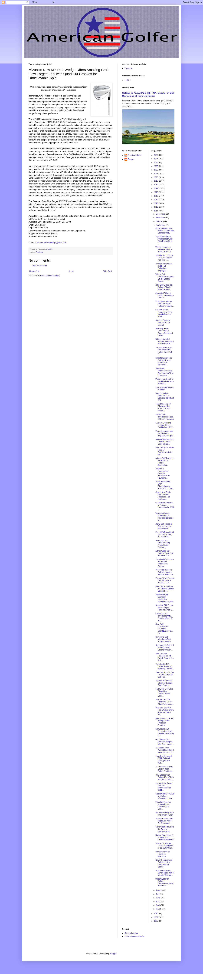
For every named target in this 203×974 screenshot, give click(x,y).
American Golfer (135, 155)
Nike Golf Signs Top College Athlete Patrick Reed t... (163, 287)
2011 (156, 211)
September (161, 225)
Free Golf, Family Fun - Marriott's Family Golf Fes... (164, 674)
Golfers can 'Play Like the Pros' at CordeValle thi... (164, 829)
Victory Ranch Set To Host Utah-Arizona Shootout (164, 381)
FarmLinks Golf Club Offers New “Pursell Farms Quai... (164, 692)
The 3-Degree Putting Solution (164, 388)
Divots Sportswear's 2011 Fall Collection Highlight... (163, 267)
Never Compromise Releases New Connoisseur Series (163, 863)
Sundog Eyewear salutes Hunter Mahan (162, 322)
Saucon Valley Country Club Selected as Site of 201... (164, 396)
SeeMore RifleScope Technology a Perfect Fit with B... (164, 607)
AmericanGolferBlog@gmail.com (52, 242)
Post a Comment (40, 266)
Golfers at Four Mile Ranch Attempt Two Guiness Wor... (164, 230)
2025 (156, 159)
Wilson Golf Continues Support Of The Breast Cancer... (164, 277)
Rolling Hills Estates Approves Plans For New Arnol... (164, 820)
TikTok (127, 80)
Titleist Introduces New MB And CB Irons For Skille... (163, 249)
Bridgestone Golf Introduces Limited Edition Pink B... (164, 341)
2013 (156, 203)
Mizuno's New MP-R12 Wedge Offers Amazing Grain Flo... (164, 711)
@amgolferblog (131, 933)
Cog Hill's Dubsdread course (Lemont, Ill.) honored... (164, 534)
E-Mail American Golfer (134, 936)
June (158, 898)
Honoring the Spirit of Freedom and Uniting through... (164, 647)
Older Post (107, 271)
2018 (156, 185)
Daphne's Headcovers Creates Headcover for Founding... (162, 473)
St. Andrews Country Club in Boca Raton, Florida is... (164, 769)
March (159, 909)
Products (39, 252)
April (158, 905)
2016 (156, 192)
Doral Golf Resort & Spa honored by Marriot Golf (163, 526)
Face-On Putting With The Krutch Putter (164, 813)
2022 (156, 170)
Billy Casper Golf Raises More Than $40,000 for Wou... (164, 777)
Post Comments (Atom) (50, 276)
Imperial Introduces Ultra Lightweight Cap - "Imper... (163, 683)
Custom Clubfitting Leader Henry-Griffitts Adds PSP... (164, 425)
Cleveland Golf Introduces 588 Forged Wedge (163, 639)
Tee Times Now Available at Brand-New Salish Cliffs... (164, 750)
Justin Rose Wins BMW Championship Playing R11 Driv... (164, 485)
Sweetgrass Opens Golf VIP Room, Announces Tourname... (163, 361)
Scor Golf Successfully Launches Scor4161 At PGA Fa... (164, 628)
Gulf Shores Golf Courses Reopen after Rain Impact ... (164, 741)
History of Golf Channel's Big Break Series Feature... (162, 543)
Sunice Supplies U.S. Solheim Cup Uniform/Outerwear (164, 837)
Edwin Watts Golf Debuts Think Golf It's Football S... (164, 553)
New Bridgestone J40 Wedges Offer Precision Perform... (164, 721)
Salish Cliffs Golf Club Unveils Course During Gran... (164, 441)
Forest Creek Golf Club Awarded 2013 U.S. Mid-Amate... (163, 407)
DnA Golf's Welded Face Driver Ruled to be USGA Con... (164, 845)
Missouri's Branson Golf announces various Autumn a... (164, 572)
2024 (156, 162)
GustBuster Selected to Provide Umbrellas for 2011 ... (164, 506)
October (159, 221)
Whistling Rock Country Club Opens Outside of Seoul (164, 332)
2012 (156, 207)
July (158, 894)
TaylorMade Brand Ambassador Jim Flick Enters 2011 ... (164, 240)
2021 (156, 174)
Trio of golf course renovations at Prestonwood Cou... (163, 805)
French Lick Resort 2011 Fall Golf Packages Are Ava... (163, 759)
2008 (156, 921)
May (158, 901)
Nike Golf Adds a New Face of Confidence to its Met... (164, 451)
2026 (156, 155)
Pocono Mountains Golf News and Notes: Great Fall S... (163, 350)
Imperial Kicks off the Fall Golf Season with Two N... (164, 257)
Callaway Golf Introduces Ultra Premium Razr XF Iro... (164, 616)
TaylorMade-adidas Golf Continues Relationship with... (164, 303)
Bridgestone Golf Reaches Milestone (162, 854)
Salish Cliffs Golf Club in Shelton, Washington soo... (164, 796)
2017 (156, 188)
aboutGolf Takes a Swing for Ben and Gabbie (164, 295)
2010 (156, 914)
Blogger (131, 159)
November (160, 218)
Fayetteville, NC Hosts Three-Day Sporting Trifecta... (164, 666)
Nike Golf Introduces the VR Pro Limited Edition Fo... (164, 588)
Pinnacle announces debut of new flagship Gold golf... (164, 433)
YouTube (128, 68)
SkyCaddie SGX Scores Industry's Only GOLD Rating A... (164, 732)
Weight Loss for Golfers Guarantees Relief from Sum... (164, 882)
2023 (156, 166)
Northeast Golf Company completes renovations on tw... (164, 598)
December (160, 214)
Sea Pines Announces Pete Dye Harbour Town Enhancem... (164, 372)
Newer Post (34, 271)
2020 (156, 177)
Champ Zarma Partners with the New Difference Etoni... (163, 313)
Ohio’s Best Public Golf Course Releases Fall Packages (163, 495)
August (159, 890)
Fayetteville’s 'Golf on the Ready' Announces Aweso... (164, 562)
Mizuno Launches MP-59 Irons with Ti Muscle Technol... (164, 873)
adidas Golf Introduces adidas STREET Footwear (164, 416)
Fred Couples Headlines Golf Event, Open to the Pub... (164, 656)
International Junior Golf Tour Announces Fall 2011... (163, 786)
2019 (156, 181)
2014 (156, 199)
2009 (156, 917)
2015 (156, 196)
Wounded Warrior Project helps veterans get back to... (164, 516)
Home (71, 271)
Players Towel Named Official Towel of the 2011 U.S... (164, 580)
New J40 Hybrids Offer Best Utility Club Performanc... (164, 701)
